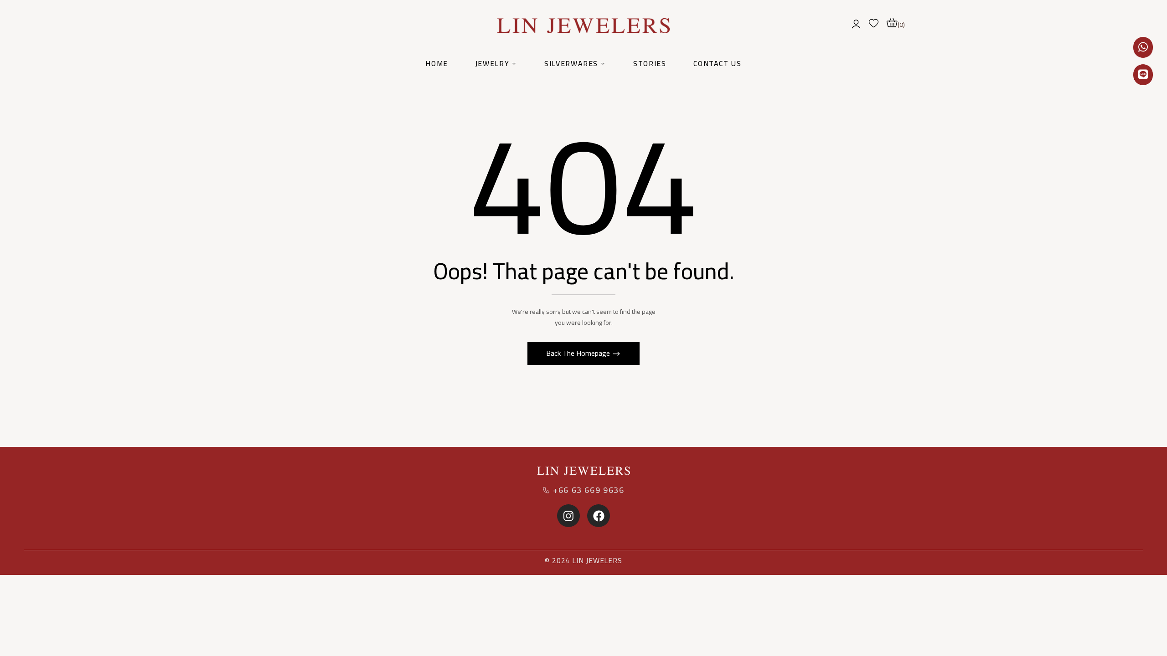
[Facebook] (598, 515)
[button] (896, 23)
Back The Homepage (579, 353)
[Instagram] (568, 515)
